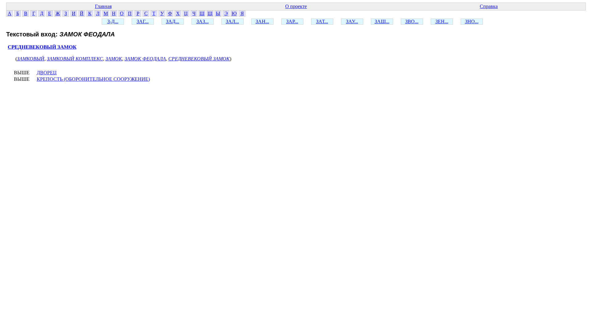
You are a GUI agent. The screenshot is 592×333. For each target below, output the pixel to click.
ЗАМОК (113, 58)
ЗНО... (472, 21)
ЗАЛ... (232, 21)
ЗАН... (262, 21)
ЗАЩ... (382, 21)
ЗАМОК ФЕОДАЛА (145, 58)
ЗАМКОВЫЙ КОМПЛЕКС (75, 58)
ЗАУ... (352, 21)
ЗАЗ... (202, 21)
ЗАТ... (322, 21)
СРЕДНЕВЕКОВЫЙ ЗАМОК (42, 47)
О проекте (296, 6)
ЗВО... (411, 21)
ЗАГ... (143, 21)
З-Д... (112, 21)
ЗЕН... (441, 21)
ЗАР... (292, 21)
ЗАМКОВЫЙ (30, 58)
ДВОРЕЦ (47, 72)
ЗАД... (172, 21)
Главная (103, 6)
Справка (489, 6)
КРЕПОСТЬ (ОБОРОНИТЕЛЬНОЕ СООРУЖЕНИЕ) (93, 79)
